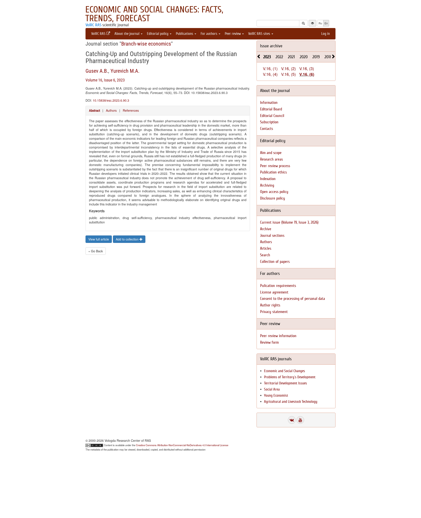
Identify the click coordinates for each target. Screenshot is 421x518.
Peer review (233, 34)
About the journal (127, 34)
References (131, 110)
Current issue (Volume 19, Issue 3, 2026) (289, 222)
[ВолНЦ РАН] (292, 420)
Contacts (266, 128)
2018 (328, 56)
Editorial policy (158, 34)
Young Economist (276, 395)
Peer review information (278, 336)
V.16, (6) (306, 74)
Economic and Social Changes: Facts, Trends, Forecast (154, 14)
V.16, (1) (270, 68)
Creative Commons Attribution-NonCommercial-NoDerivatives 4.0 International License (182, 445)
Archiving (267, 185)
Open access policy (274, 191)
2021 (291, 56)
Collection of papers (275, 261)
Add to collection (127, 239)
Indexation (268, 179)
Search (265, 255)
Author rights (270, 305)
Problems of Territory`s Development (290, 377)
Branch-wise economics (146, 44)
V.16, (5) (288, 74)
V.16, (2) (288, 68)
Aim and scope (271, 152)
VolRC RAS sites (259, 34)
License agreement (274, 292)
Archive (265, 229)
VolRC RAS (93, 25)
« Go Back (95, 251)
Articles (265, 248)
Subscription (269, 122)
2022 (279, 56)
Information (269, 102)
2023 (267, 56)
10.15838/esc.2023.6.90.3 (111, 100)
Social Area (272, 389)
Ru (320, 23)
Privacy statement (274, 311)
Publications (185, 34)
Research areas (271, 159)
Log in (325, 34)
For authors (209, 34)
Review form (269, 342)
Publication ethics (273, 172)
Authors (111, 110)
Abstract (94, 111)
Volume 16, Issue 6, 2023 (105, 80)
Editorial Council (272, 115)
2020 (304, 56)
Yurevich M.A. (125, 71)
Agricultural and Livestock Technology (290, 402)
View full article (98, 239)
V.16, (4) (270, 74)
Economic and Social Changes (284, 371)
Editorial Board (271, 109)
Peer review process (275, 166)
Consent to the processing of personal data (292, 298)
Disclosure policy (272, 198)
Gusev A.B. (97, 71)
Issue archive (271, 45)
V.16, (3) (306, 68)
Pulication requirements (278, 285)
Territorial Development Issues (285, 383)
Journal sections (272, 235)
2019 (316, 56)
